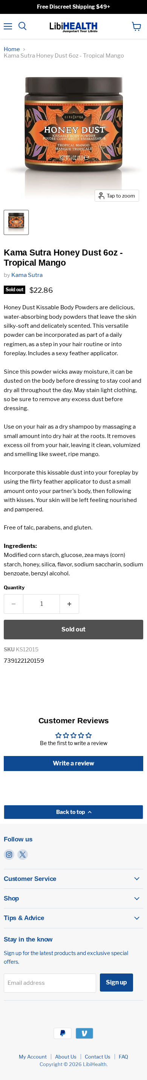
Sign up (116, 982)
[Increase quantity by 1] (69, 604)
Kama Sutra (27, 275)
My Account (33, 1057)
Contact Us (97, 1057)
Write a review (73, 763)
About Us (66, 1057)
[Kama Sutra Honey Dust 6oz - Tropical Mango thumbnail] (16, 222)
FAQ (123, 1057)
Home (12, 49)
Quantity (14, 587)
